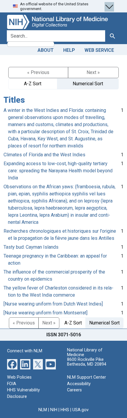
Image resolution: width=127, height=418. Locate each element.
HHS (65, 409)
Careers (74, 390)
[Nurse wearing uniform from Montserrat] (45, 313)
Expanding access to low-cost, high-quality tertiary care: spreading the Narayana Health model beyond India (58, 171)
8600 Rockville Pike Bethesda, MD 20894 (86, 362)
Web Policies (19, 377)
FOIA (11, 383)
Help (69, 50)
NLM (42, 409)
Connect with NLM (24, 350)
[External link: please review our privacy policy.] (12, 364)
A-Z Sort (32, 83)
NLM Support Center (86, 377)
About (46, 50)
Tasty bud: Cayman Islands (31, 247)
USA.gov (80, 409)
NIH (53, 409)
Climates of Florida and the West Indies (44, 154)
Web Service (99, 50)
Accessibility (79, 383)
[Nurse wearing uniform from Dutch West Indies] (53, 304)
